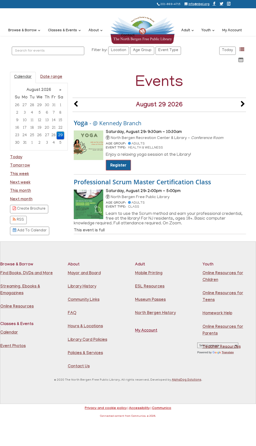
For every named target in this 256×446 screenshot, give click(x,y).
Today (227, 50)
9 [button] (17, 120)
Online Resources (17, 307)
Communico (161, 408)
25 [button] (32, 135)
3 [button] (25, 113)
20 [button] (47, 128)
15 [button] (60, 120)
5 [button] (39, 113)
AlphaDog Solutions (186, 380)
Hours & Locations (85, 326)
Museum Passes (150, 300)
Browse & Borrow (22, 31)
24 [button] (24, 135)
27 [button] (24, 105)
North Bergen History (155, 313)
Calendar (9, 333)
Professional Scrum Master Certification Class (142, 182)
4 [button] (32, 113)
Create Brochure (31, 209)
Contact (127, 36)
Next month (21, 199)
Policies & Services (85, 353)
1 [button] (60, 105)
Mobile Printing (148, 273)
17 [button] (24, 128)
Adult (185, 31)
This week (19, 174)
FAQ (72, 313)
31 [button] (54, 105)
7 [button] (53, 113)
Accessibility (139, 408)
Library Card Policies (87, 340)
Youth (206, 31)
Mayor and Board (84, 273)
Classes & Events (62, 31)
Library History (82, 286)
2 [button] (17, 113)
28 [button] (32, 105)
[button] (242, 49)
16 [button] (17, 128)
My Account (232, 31)
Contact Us (79, 366)
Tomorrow (20, 166)
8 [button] (60, 113)
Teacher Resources (221, 347)
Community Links (84, 300)
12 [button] (39, 120)
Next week (20, 183)
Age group (142, 50)
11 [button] (32, 120)
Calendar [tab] (23, 77)
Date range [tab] (51, 77)
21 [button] (54, 128)
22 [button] (60, 128)
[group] (39, 117)
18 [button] (32, 128)
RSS (20, 220)
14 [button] (54, 120)
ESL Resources (149, 286)
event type (168, 50)
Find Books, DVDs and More (26, 273)
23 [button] (17, 135)
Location (118, 50)
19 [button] (40, 128)
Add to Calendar (31, 231)
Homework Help (217, 313)
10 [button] (25, 120)
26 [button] (17, 105)
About (93, 31)
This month (20, 191)
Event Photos (13, 346)
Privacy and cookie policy (106, 408)
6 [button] (47, 113)
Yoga (108, 122)
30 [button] (47, 105)
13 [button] (47, 120)
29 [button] (39, 105)
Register (118, 165)
